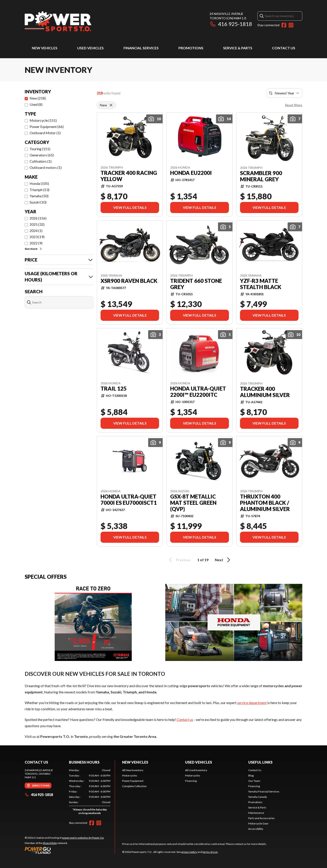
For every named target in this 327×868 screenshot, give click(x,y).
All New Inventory (132, 770)
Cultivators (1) (41, 161)
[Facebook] (284, 25)
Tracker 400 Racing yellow (129, 176)
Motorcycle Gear (258, 823)
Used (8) (36, 104)
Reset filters (293, 105)
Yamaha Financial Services (263, 791)
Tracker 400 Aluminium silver (265, 392)
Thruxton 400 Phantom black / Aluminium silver (265, 502)
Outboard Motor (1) (45, 133)
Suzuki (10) (38, 202)
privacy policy (189, 852)
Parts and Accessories (261, 818)
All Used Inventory (196, 770)
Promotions (190, 48)
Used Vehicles (90, 48)
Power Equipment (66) (47, 126)
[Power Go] (64, 850)
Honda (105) (39, 183)
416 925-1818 (235, 24)
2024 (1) (36, 230)
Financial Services (141, 48)
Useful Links (260, 762)
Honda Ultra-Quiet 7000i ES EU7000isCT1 (129, 499)
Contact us (185, 719)
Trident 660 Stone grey (196, 284)
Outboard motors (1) (46, 167)
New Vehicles (44, 48)
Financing (191, 780)
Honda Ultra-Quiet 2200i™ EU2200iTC (198, 391)
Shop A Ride (50, 843)
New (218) (38, 98)
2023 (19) (37, 237)
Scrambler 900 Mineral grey (261, 176)
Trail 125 (114, 388)
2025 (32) (37, 224)
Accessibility (255, 828)
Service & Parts (237, 48)
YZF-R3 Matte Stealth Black (260, 284)
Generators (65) (42, 155)
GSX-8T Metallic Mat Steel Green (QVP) (193, 502)
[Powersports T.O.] (58, 21)
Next (219, 560)
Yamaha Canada (257, 796)
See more (31, 248)
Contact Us (283, 48)
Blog (251, 775)
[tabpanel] (90, 792)
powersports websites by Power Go (83, 837)
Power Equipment (132, 780)
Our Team (254, 780)
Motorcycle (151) (43, 120)
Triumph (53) (39, 190)
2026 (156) (38, 218)
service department (252, 702)
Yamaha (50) (39, 196)
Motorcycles (129, 775)
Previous (183, 560)
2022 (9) (36, 243)
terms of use (210, 852)
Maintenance (256, 812)
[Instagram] (291, 25)
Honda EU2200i (191, 173)
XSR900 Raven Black (129, 281)
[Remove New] (111, 105)
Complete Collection (134, 786)
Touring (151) (40, 149)
